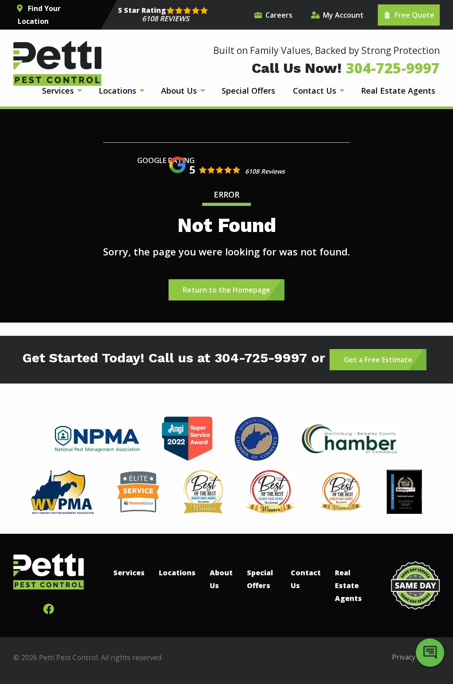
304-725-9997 (261, 357)
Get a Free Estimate (378, 360)
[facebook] (48, 607)
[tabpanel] (97, 439)
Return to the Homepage (226, 290)
